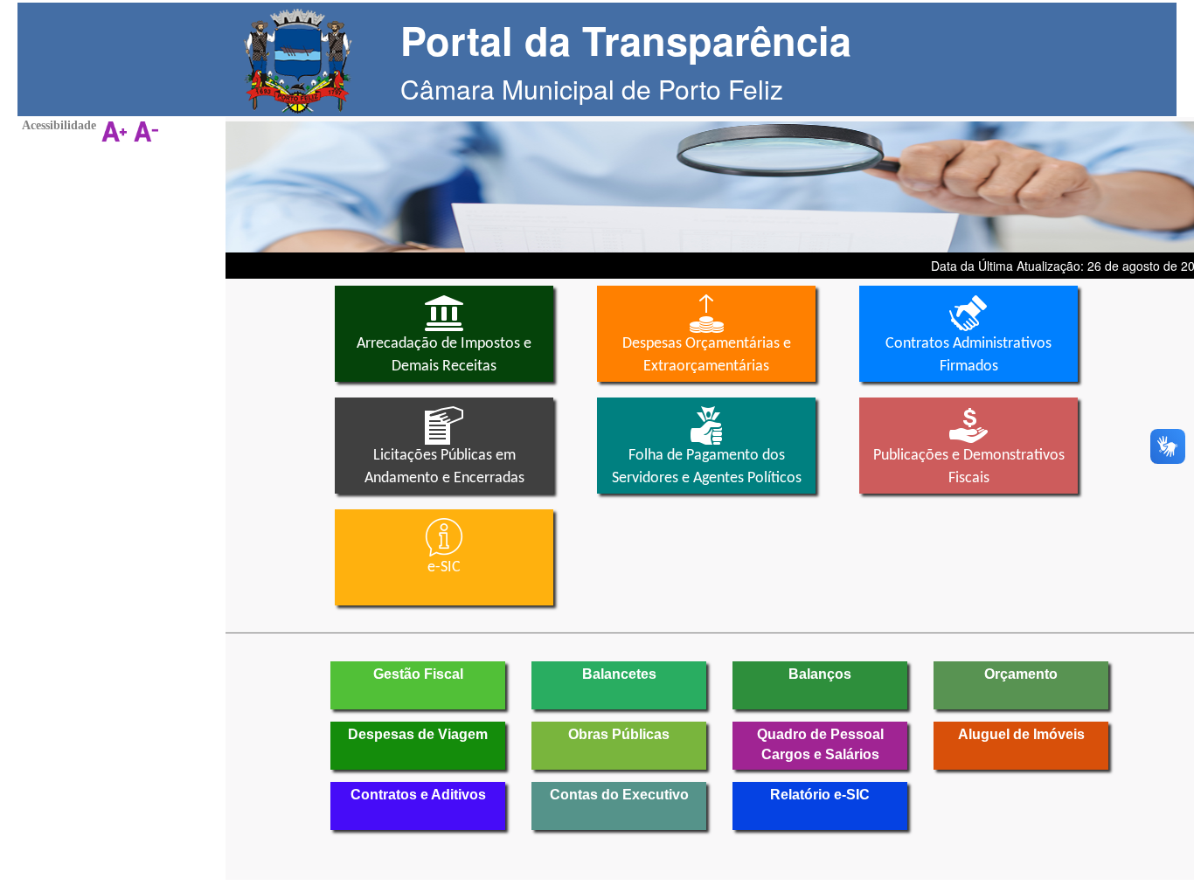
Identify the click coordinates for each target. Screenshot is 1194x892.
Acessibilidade (59, 125)
